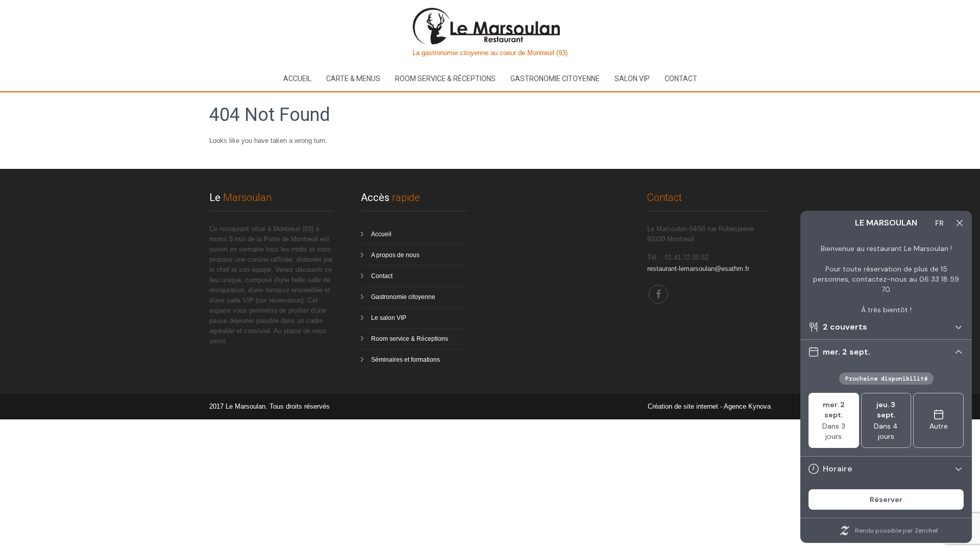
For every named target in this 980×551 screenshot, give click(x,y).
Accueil (297, 78)
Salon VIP (632, 78)
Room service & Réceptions (445, 78)
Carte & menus (353, 78)
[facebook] (658, 294)
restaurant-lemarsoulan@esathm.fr (698, 268)
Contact (681, 78)
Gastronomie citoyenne (555, 78)
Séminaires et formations (405, 359)
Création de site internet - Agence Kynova (709, 406)
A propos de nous (395, 255)
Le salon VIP (388, 317)
